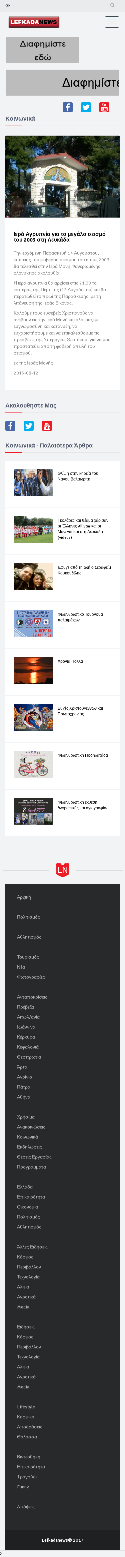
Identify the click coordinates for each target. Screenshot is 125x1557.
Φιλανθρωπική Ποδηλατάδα (83, 755)
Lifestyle (26, 1407)
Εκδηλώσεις (29, 1147)
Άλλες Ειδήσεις (32, 1247)
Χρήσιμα (26, 1117)
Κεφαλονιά (28, 1047)
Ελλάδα (25, 1187)
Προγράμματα (31, 1167)
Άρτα (22, 1067)
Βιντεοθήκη (28, 1457)
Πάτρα (23, 1087)
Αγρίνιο (24, 1077)
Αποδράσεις (29, 1427)
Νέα (21, 967)
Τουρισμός (28, 957)
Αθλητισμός (29, 937)
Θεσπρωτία (29, 1057)
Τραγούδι (27, 1477)
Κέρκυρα (26, 1037)
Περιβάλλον (29, 1267)
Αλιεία (23, 1287)
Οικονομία (27, 1207)
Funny (23, 1487)
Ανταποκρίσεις (32, 997)
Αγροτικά (26, 1297)
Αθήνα (23, 1097)
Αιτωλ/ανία (28, 1017)
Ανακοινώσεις (31, 1127)
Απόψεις (26, 1507)
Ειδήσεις (26, 1327)
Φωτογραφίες (31, 977)
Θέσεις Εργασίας (34, 1157)
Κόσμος (25, 1257)
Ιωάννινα (26, 1027)
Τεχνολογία (28, 1277)
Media (23, 1307)
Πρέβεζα (25, 1007)
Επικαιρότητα (31, 1197)
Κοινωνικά (27, 1137)
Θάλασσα (27, 1437)
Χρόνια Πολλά (70, 661)
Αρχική (24, 897)
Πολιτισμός (28, 917)
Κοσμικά (25, 1417)
